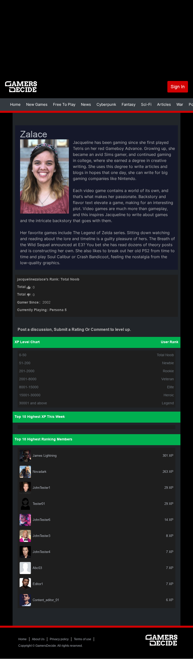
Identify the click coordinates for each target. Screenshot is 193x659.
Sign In (178, 86)
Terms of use (82, 639)
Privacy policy (59, 639)
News (86, 104)
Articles (164, 104)
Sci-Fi (146, 104)
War (179, 104)
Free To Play (64, 104)
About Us (38, 639)
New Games (36, 104)
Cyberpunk (106, 104)
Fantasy (128, 104)
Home (15, 104)
